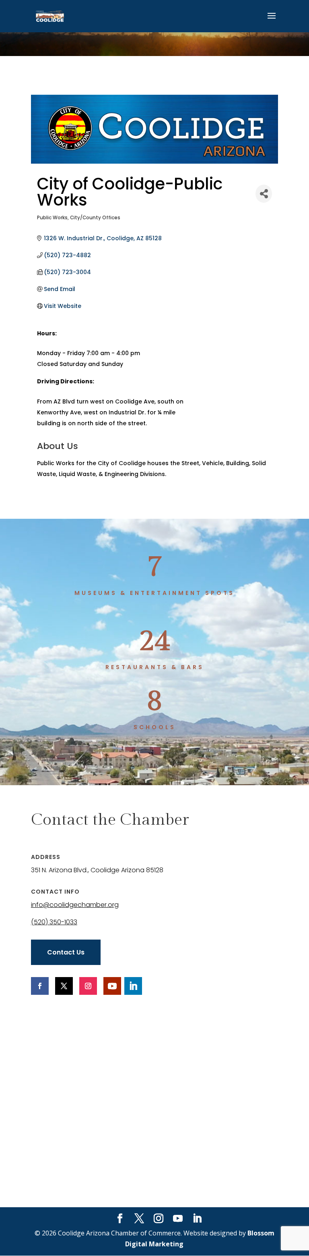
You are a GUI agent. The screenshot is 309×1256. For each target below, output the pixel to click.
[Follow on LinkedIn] (133, 986)
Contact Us (65, 952)
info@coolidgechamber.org (75, 904)
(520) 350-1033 (54, 922)
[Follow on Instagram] (88, 986)
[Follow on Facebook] (40, 986)
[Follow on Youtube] (112, 986)
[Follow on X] (64, 986)
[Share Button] (263, 194)
